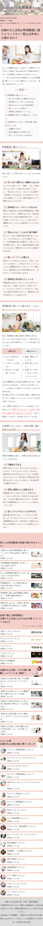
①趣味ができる (14, 129)
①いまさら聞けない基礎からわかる (22, 99)
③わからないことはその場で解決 (21, 105)
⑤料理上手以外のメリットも (19, 112)
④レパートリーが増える (18, 108)
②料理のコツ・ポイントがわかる (21, 102)
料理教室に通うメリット (17, 95)
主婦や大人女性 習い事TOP (8, 18)
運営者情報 (33, 902)
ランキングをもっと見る (33, 626)
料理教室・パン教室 (6, 20)
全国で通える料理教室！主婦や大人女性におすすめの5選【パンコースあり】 (20, 618)
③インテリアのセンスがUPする (21, 135)
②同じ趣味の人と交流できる (19, 132)
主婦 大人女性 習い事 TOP (16, 902)
